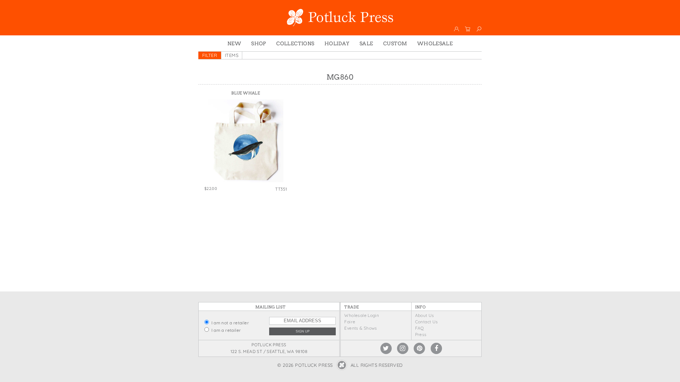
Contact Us (426, 321)
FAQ (419, 328)
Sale (366, 43)
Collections (295, 43)
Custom (395, 43)
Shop (258, 43)
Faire (349, 321)
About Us (424, 315)
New (234, 43)
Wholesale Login (361, 315)
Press (421, 334)
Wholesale (435, 43)
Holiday (337, 43)
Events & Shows (360, 328)
